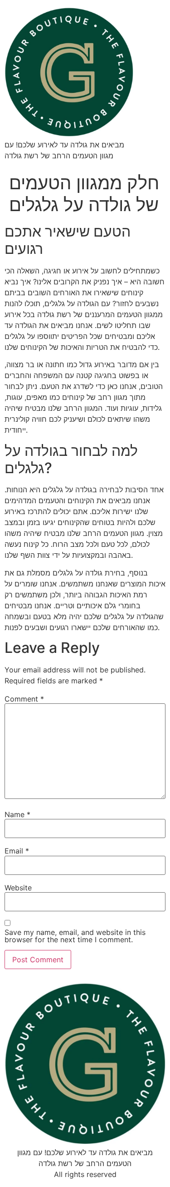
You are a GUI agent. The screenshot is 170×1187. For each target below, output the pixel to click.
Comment (24, 698)
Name (17, 814)
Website (18, 887)
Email (17, 850)
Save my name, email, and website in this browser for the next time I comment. (75, 936)
